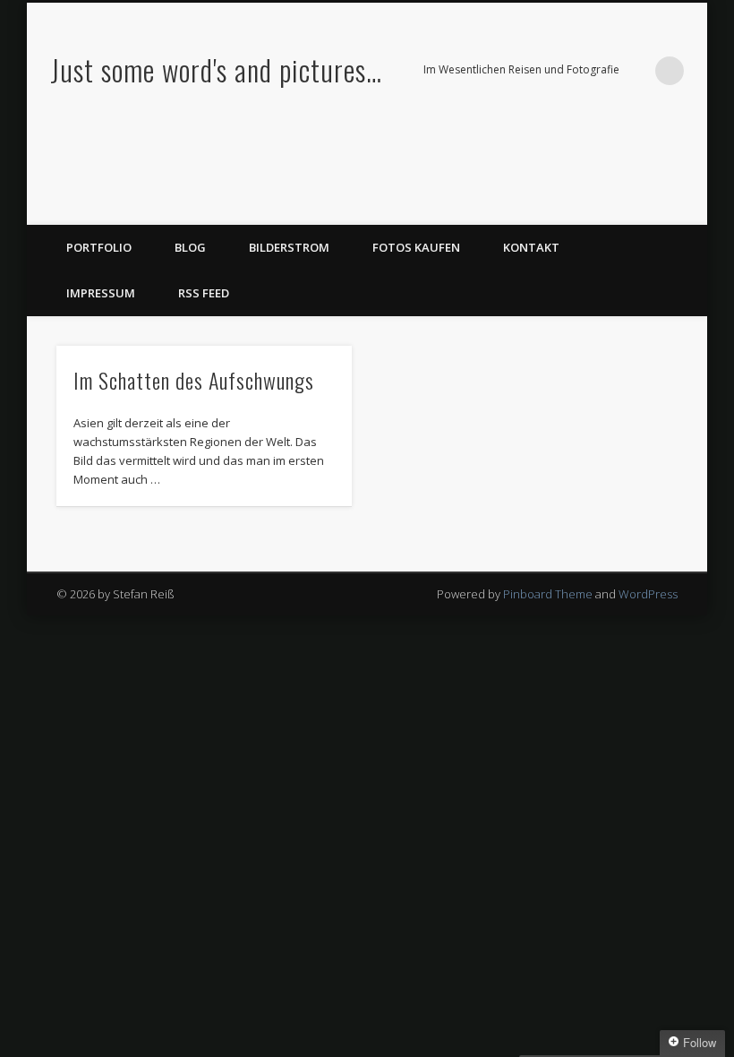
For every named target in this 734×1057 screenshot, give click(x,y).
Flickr (650, 205)
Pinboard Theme (548, 594)
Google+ (687, 205)
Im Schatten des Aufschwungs (193, 380)
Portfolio (99, 247)
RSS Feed (203, 293)
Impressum (100, 293)
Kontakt (531, 247)
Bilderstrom (289, 247)
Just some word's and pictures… (216, 69)
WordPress (648, 594)
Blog (190, 247)
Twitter (614, 205)
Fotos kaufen (416, 247)
